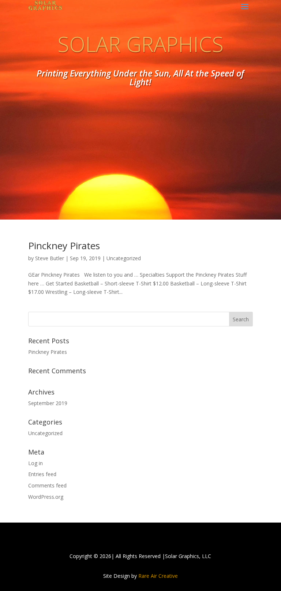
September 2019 (47, 403)
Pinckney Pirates (64, 245)
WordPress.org (45, 496)
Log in (35, 463)
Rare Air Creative (158, 575)
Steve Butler (49, 258)
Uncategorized (123, 258)
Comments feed (47, 485)
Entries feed (42, 474)
